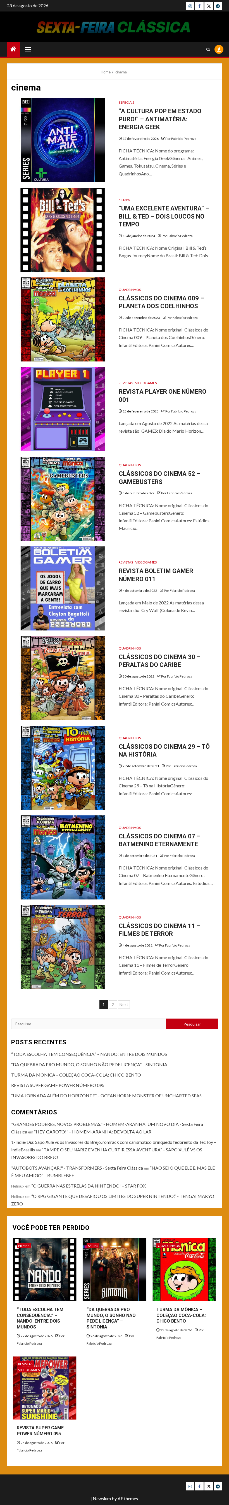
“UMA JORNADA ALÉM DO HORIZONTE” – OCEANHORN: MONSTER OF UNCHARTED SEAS (106, 1095)
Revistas (126, 383)
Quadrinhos (130, 289)
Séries (93, 1246)
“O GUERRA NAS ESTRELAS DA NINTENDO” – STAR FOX (88, 1185)
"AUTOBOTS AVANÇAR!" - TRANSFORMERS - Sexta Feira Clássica (77, 1167)
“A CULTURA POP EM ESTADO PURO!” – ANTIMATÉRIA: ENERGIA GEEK (160, 119)
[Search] (208, 49)
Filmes (124, 200)
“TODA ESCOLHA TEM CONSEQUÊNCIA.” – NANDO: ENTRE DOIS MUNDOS (89, 1054)
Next (124, 1004)
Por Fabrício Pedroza (180, 138)
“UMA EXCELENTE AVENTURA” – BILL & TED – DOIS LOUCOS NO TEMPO (164, 216)
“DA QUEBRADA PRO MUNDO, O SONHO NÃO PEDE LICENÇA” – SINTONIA (89, 1064)
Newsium (102, 1498)
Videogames (146, 383)
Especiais (126, 102)
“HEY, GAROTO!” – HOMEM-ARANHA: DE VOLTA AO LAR (92, 1131)
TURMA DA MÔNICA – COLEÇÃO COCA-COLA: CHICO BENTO (76, 1074)
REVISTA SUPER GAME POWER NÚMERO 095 (57, 1085)
